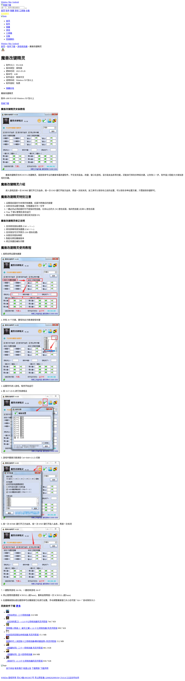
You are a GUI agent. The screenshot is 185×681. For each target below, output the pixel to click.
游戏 (17, 11)
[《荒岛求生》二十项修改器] (7, 612)
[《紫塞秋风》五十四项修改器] (7, 651)
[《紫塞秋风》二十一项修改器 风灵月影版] (7, 645)
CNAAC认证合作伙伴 (69, 678)
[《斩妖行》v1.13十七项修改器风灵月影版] (7, 658)
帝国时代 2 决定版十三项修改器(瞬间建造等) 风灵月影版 (31, 641)
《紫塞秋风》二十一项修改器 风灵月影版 (24, 648)
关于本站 (10, 668)
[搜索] (26, 8)
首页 (3, 11)
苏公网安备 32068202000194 (47, 678)
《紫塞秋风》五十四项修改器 (19, 654)
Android (15, 2)
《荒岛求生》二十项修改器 (18, 615)
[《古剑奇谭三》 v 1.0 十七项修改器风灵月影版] (7, 619)
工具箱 (22, 11)
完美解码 (5, 14)
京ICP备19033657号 (25, 678)
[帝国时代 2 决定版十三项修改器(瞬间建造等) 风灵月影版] (7, 638)
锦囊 (12, 11)
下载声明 (44, 668)
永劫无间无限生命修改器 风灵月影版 (22, 635)
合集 (28, 11)
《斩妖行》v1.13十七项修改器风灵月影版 (24, 661)
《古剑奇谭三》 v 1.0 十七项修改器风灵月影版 (26, 622)
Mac (10, 2)
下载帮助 (36, 668)
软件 (8, 11)
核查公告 (27, 668)
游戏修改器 (22, 46)
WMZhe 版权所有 (8, 678)
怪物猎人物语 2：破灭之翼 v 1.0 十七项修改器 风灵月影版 (31, 628)
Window (4, 2)
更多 (18, 606)
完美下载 (5, 103)
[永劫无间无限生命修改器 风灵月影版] (7, 632)
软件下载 (11, 46)
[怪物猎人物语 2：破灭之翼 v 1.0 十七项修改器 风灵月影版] (7, 625)
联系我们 (19, 668)
